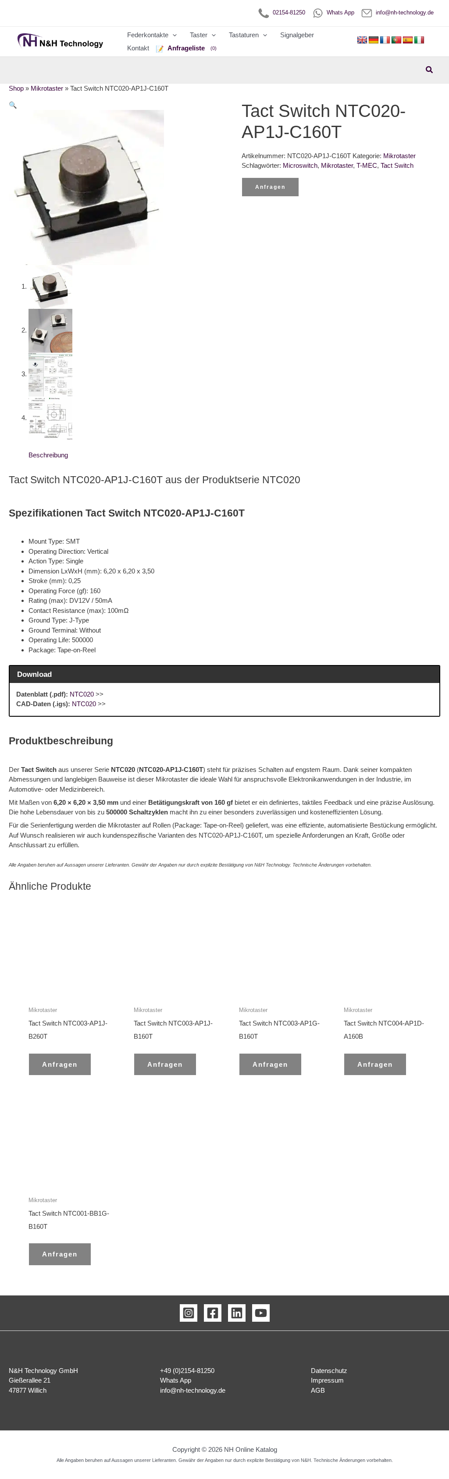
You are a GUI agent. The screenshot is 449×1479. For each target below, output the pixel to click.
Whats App (338, 12)
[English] (362, 40)
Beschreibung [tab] (48, 455)
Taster (198, 35)
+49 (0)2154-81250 (187, 1370)
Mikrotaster (47, 88)
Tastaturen (244, 35)
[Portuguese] (396, 40)
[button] (172, 35)
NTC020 (82, 694)
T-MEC (366, 165)
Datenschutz (329, 1370)
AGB (318, 1390)
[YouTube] (261, 1313)
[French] (385, 40)
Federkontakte (147, 35)
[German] (373, 40)
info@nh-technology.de (403, 12)
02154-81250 (287, 12)
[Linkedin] (237, 1313)
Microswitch (300, 165)
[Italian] (419, 40)
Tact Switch (397, 165)
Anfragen (270, 187)
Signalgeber (297, 35)
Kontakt (138, 48)
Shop (16, 88)
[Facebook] (212, 1313)
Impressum (327, 1380)
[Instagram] (188, 1313)
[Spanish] (408, 40)
